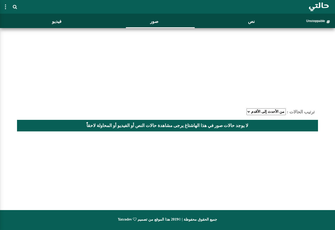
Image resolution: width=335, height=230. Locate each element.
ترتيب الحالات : (301, 111)
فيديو (57, 21)
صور (154, 21)
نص (251, 21)
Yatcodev (125, 219)
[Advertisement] (167, 67)
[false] (5, 6)
